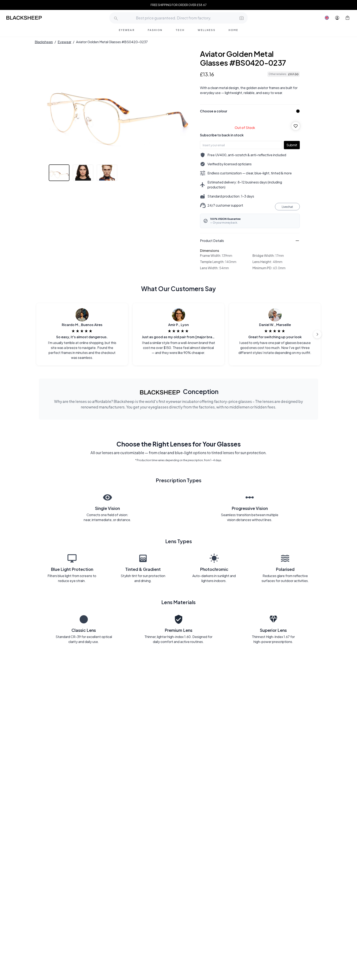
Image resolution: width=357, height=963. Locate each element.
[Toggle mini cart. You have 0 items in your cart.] (347, 17)
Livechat (287, 206)
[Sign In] (337, 17)
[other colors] (297, 111)
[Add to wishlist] (296, 126)
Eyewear (64, 42)
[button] (241, 17)
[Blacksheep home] (32, 17)
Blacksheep (44, 42)
